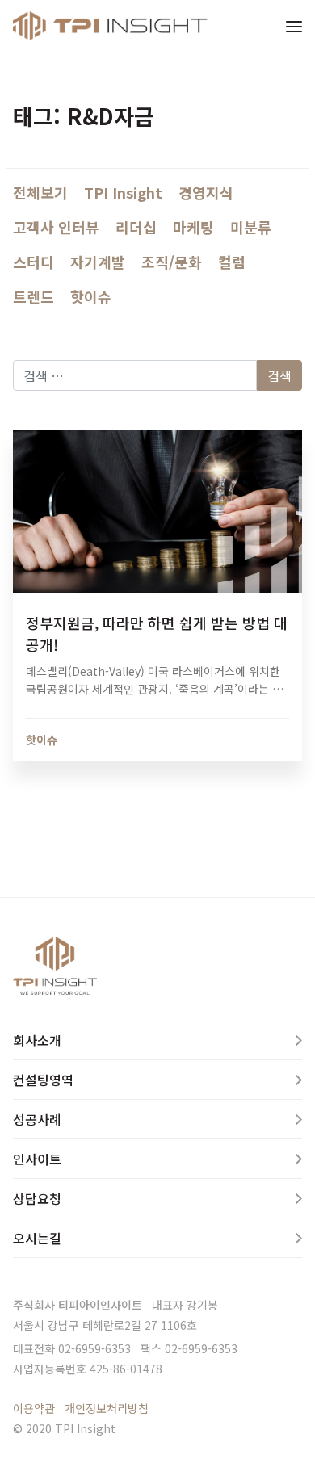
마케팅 (193, 226)
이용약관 (34, 1408)
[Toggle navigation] (294, 26)
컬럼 (232, 261)
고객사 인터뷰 (56, 226)
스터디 (33, 261)
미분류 (250, 226)
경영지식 (205, 192)
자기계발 (97, 261)
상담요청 (37, 1198)
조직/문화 (171, 261)
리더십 (136, 226)
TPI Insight (123, 192)
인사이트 (37, 1158)
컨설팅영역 (43, 1079)
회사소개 (37, 1040)
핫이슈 (90, 296)
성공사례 (37, 1119)
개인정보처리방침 (107, 1408)
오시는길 (37, 1237)
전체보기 (40, 192)
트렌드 (33, 296)
